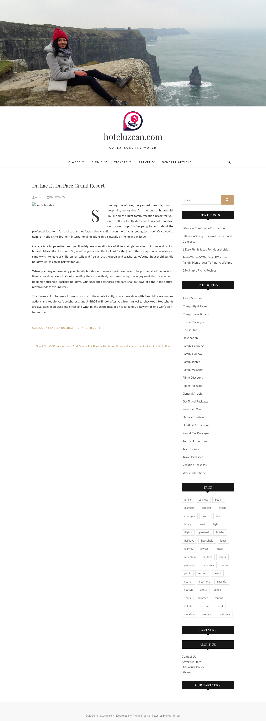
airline (188, 499)
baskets (203, 499)
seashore (204, 581)
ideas (223, 540)
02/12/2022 (57, 197)
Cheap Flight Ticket (195, 306)
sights (203, 589)
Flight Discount (193, 377)
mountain (190, 557)
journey (188, 548)
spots (187, 598)
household (207, 540)
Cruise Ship (190, 330)
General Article (176, 162)
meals (220, 548)
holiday (220, 532)
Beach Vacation (193, 298)
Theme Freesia (141, 715)
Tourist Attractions (195, 441)
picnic (187, 573)
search (188, 581)
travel (219, 606)
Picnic (97, 162)
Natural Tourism (193, 417)
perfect (225, 565)
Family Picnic (191, 361)
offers (222, 557)
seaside (221, 581)
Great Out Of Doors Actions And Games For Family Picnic (71, 346)
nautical (207, 557)
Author (39, 197)
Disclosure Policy (193, 667)
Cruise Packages (193, 322)
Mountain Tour (192, 409)
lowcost (204, 548)
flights (188, 532)
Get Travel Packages (195, 401)
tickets (188, 606)
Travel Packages (193, 457)
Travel (145, 162)
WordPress (174, 715)
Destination (190, 338)
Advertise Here (191, 661)
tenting (219, 598)
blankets (189, 507)
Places (74, 162)
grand (83, 327)
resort (94, 327)
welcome (224, 614)
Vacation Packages (195, 465)
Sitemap (187, 672)
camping (207, 507)
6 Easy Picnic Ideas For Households (205, 249)
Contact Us (189, 656)
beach (218, 499)
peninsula (208, 565)
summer (203, 598)
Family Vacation (193, 369)
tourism (204, 606)
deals (219, 516)
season (188, 589)
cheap (222, 507)
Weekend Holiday (194, 473)
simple (218, 589)
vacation (189, 614)
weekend (207, 614)
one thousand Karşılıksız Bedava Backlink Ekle (142, 346)
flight (215, 524)
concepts (189, 516)
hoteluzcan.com (133, 137)
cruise (205, 516)
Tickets (120, 162)
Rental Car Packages (196, 433)
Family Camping (193, 346)
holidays (189, 540)
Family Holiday (62, 327)
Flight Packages (193, 385)
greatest (204, 532)
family (188, 524)
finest (202, 524)
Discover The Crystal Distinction (204, 228)
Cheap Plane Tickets (196, 314)
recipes (202, 573)
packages (190, 565)
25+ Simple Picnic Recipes (199, 270)
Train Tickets (191, 449)
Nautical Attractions (196, 425)
